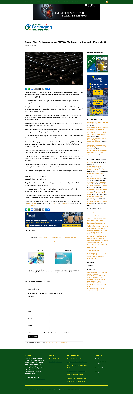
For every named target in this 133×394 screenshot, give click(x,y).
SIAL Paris (90, 162)
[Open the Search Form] (107, 2)
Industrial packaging (43, 237)
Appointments (96, 212)
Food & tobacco (97, 216)
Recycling (89, 238)
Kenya (100, 226)
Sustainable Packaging (51, 241)
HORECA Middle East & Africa (75, 374)
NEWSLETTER (31, 203)
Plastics (99, 236)
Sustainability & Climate (70, 237)
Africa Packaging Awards (94, 166)
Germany (90, 218)
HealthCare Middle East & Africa (76, 381)
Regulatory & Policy (90, 240)
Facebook (66, 203)
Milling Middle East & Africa (74, 358)
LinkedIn (53, 203)
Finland (88, 216)
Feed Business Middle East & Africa (76, 378)
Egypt (106, 213)
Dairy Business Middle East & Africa (77, 362)
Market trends (89, 232)
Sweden (99, 253)
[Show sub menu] (34, 2)
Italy (98, 226)
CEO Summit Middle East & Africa (96, 170)
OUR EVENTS (65, 2)
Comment (31, 296)
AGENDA (32, 2)
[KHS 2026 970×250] (66, 18)
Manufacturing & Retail (100, 230)
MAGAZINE (49, 2)
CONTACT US (74, 2)
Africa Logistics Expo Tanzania (96, 173)
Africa (88, 212)
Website (30, 325)
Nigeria (101, 232)
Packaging (90, 234)
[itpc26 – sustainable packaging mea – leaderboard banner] (54, 226)
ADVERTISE (57, 2)
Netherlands (97, 232)
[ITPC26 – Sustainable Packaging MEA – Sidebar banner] (97, 115)
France (104, 216)
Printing (104, 236)
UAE (94, 256)
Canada (105, 212)
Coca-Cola (89, 213)
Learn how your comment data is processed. (56, 342)
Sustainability (90, 245)
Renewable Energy (99, 240)
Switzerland (103, 253)
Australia (101, 212)
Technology (90, 256)
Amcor (91, 212)
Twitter (46, 203)
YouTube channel (30, 206)
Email (30, 318)
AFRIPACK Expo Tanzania (94, 178)
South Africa (98, 242)
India (94, 218)
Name (30, 311)
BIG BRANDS (40, 2)
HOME (26, 2)
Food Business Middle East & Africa (76, 371)
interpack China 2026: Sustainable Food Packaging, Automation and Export (97, 284)
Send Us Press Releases (55, 362)
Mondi (93, 232)
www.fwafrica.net (40, 379)
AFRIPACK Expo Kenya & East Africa (97, 185)
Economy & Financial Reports (98, 213)
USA (61, 241)
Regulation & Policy (56, 237)
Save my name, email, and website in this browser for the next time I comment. (52, 333)
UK (96, 256)
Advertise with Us (54, 358)
